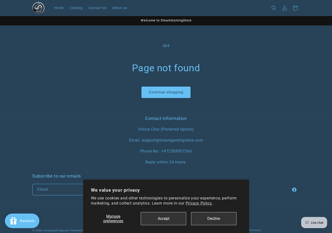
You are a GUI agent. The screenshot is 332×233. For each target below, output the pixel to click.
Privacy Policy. (199, 203)
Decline (213, 218)
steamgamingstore (57, 230)
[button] (274, 8)
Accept (163, 218)
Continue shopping (166, 92)
